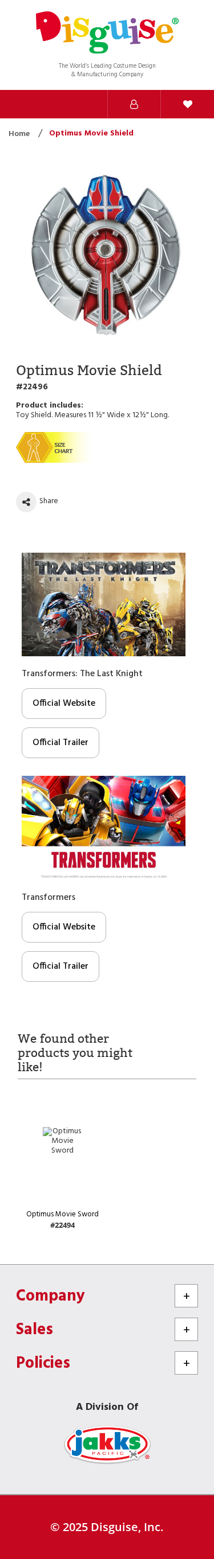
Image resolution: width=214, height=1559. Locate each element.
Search (27, 104)
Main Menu (80, 104)
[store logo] (107, 33)
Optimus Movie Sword (62, 1214)
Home (20, 134)
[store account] (134, 104)
